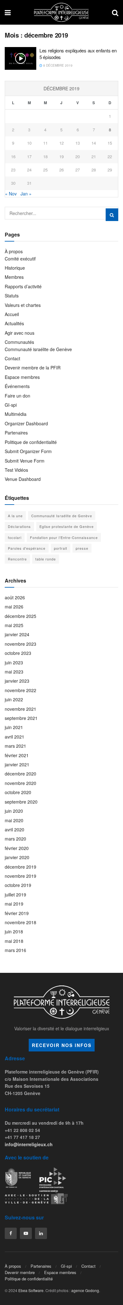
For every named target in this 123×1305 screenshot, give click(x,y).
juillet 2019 (15, 894)
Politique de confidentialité (31, 442)
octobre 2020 (18, 792)
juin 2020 (14, 811)
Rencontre (17, 558)
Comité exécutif (20, 258)
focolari (14, 537)
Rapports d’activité (23, 286)
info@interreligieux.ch (29, 1144)
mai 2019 (14, 904)
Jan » (26, 193)
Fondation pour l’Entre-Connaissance (64, 537)
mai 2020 (14, 820)
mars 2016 (15, 950)
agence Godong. (85, 1290)
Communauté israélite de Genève (38, 349)
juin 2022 (14, 699)
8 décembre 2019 (57, 65)
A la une (15, 515)
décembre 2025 (20, 616)
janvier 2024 (17, 634)
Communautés (19, 342)
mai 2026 (14, 606)
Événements (17, 386)
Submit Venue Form (24, 461)
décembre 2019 (20, 867)
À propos (14, 251)
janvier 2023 (17, 681)
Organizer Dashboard (26, 423)
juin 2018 (14, 931)
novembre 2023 (20, 644)
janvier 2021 (17, 764)
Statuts (12, 295)
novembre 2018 (20, 922)
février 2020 (17, 848)
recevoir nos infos (61, 1045)
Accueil (12, 314)
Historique (15, 268)
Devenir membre (20, 1272)
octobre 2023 (18, 653)
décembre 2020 (20, 773)
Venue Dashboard (23, 479)
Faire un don (17, 395)
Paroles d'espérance (26, 548)
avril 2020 (14, 829)
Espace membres (22, 377)
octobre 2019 (18, 885)
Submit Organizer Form (28, 451)
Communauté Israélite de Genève (61, 515)
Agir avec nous (19, 333)
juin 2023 (14, 662)
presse (82, 548)
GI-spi (11, 405)
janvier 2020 (17, 857)
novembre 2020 (20, 783)
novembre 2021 (20, 709)
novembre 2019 (20, 876)
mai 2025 (14, 625)
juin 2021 (14, 727)
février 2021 (17, 755)
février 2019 (17, 913)
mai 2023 (14, 671)
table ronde (45, 558)
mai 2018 (14, 941)
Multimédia (15, 414)
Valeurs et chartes (23, 305)
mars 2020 (15, 838)
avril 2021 (14, 736)
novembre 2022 (20, 690)
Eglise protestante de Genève (66, 526)
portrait (60, 548)
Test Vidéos (16, 470)
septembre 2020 (21, 802)
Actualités (14, 323)
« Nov (11, 193)
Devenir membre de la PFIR (33, 367)
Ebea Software (31, 1290)
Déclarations (19, 526)
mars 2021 (15, 746)
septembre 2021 (21, 718)
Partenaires (16, 432)
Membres (14, 277)
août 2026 (15, 597)
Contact (12, 358)
